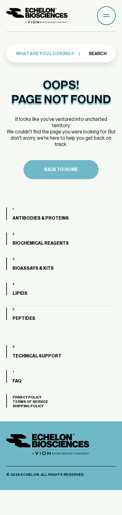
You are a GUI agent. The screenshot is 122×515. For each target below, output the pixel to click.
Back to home (61, 170)
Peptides (24, 318)
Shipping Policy (28, 406)
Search (97, 54)
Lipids (20, 293)
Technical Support (37, 356)
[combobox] (47, 54)
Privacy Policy (27, 397)
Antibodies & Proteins (41, 218)
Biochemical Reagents (41, 243)
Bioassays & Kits (33, 268)
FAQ (17, 381)
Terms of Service (30, 401)
